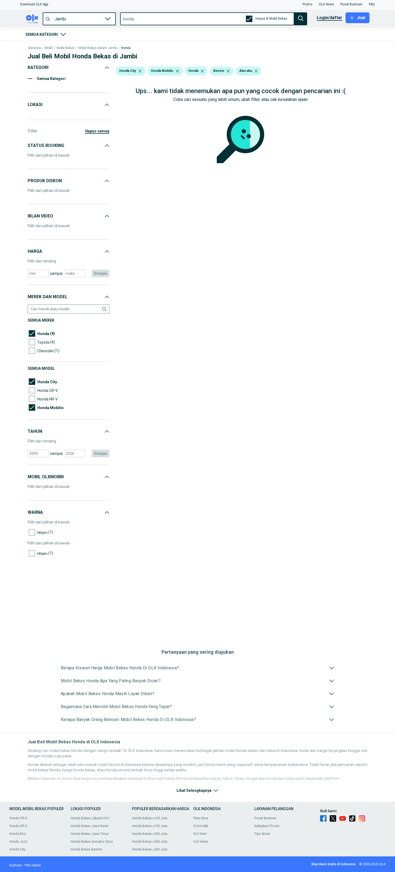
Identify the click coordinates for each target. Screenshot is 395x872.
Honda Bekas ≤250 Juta (149, 841)
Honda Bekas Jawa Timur (90, 834)
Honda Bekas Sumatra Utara (92, 841)
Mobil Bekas (66, 48)
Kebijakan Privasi (266, 826)
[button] (34, 4)
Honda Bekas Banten (86, 849)
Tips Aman (262, 834)
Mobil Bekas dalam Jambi (98, 48)
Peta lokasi (32, 865)
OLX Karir (200, 834)
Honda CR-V (18, 818)
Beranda (34, 48)
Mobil (49, 48)
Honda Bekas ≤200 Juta (149, 834)
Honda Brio (17, 834)
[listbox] (140, 71)
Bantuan (15, 865)
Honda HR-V (18, 826)
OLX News (201, 841)
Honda (126, 48)
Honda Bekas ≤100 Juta (149, 818)
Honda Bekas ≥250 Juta (149, 849)
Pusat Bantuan (265, 818)
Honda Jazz (18, 841)
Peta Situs (200, 818)
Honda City (17, 849)
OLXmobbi (200, 826)
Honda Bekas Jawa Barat (89, 826)
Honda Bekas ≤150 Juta (149, 826)
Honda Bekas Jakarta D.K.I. (90, 818)
